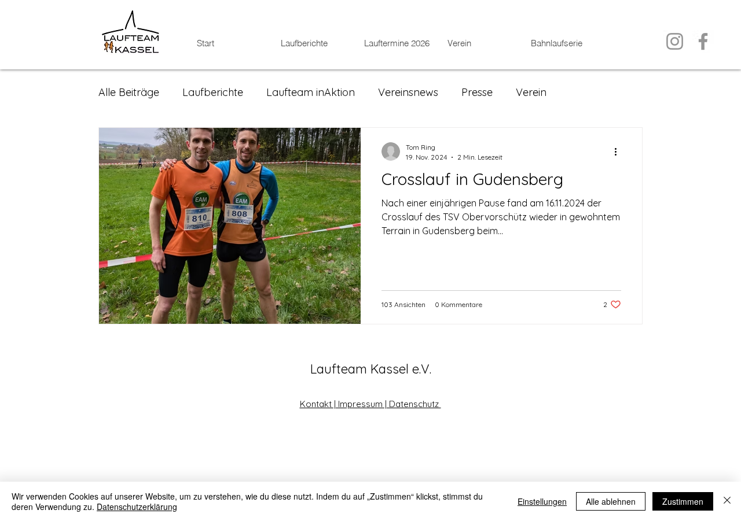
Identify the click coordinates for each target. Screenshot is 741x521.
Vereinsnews (408, 92)
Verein (531, 92)
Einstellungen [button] (542, 501)
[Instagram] (674, 41)
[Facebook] (703, 41)
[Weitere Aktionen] (619, 151)
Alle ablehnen (611, 501)
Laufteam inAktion (310, 92)
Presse (477, 92)
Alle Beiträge (128, 92)
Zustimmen (682, 501)
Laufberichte (212, 92)
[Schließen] (727, 501)
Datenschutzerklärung (137, 506)
